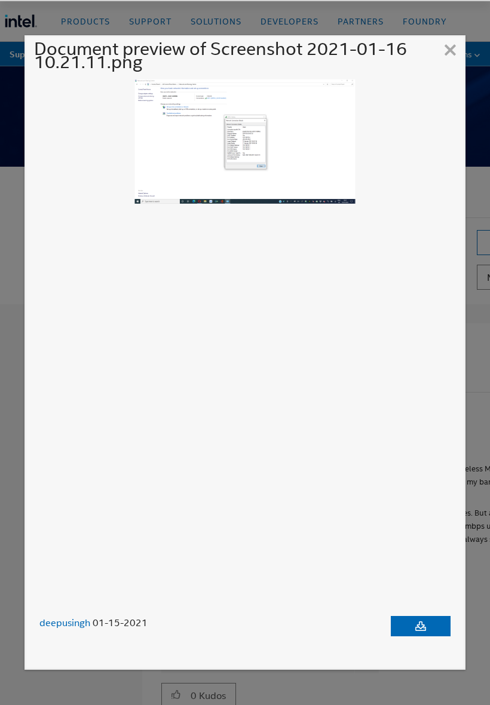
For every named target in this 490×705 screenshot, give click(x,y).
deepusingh (64, 622)
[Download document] (421, 626)
